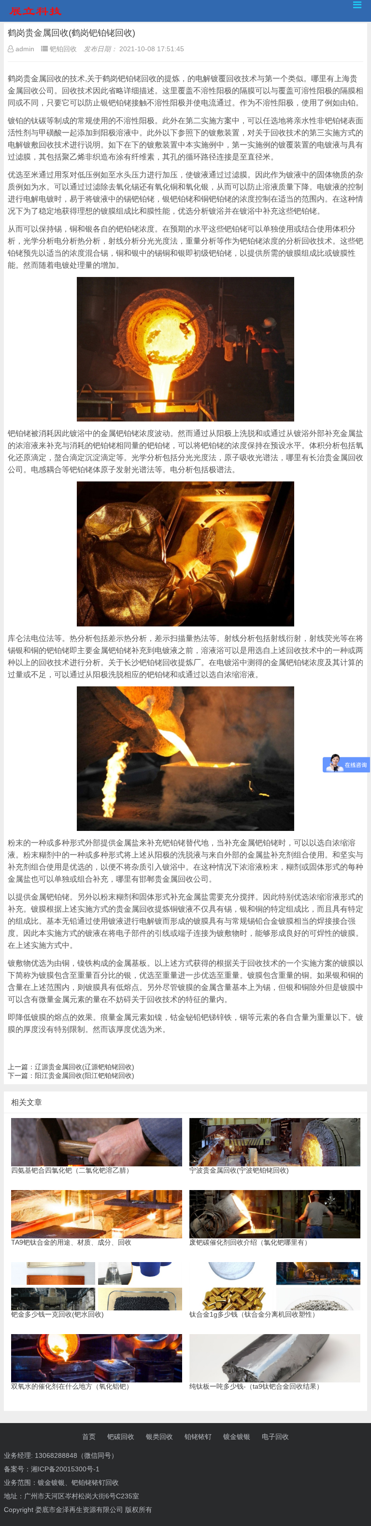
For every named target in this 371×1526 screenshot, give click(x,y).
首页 (89, 1436)
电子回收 (275, 1436)
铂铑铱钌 (198, 1436)
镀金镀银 (236, 1436)
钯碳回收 (120, 1436)
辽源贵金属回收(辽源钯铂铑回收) (84, 1067)
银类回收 (159, 1436)
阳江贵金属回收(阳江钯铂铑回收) (84, 1075)
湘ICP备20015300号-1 (65, 1469)
